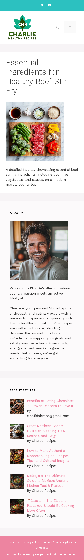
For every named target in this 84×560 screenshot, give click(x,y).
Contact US (42, 548)
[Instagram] (41, 5)
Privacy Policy (31, 542)
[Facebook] (33, 5)
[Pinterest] (49, 5)
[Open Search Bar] (57, 27)
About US (14, 542)
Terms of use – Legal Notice (59, 542)
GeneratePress (68, 554)
